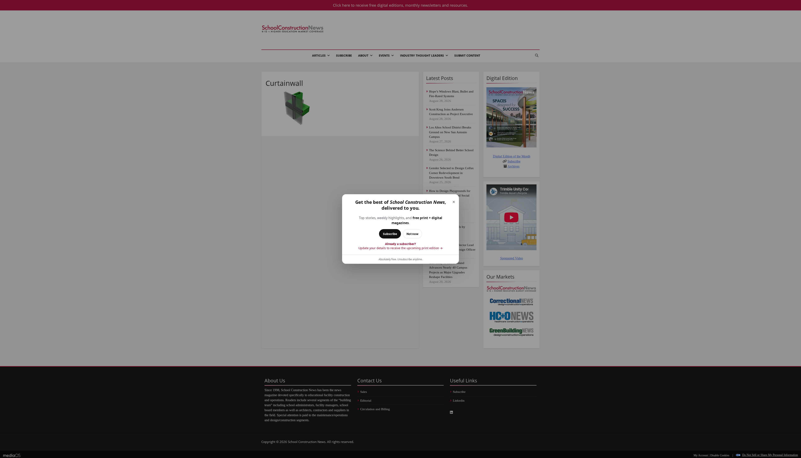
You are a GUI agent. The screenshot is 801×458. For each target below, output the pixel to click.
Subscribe (390, 234)
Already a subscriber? (400, 246)
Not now (412, 234)
